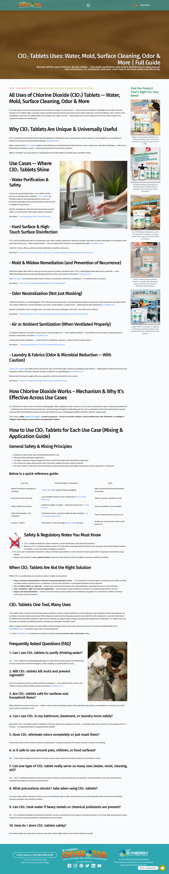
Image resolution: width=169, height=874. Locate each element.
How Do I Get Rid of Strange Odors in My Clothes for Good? (43, 380)
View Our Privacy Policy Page (35, 860)
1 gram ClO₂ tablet (32, 416)
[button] (88, 5)
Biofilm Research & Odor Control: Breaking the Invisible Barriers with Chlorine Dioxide (54, 314)
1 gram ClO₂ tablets (17, 369)
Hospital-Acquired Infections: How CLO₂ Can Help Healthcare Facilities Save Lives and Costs (56, 252)
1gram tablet (71, 523)
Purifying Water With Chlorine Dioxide (35, 216)
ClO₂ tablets (31, 145)
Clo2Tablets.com (16, 629)
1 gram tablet (47, 490)
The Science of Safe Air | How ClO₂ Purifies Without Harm (42, 344)
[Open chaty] (162, 868)
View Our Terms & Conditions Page (35, 862)
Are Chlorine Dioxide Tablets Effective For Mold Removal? (42, 283)
